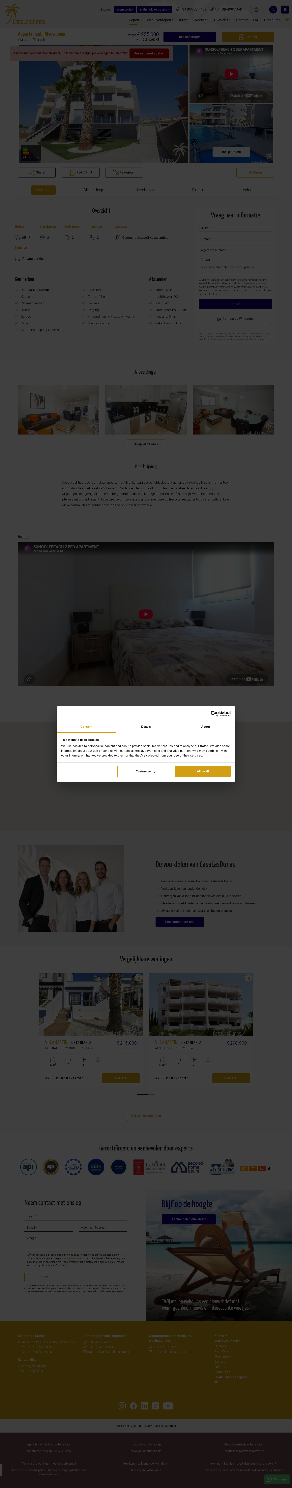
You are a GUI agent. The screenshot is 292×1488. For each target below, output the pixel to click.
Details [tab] (146, 726)
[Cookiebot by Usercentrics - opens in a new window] (213, 714)
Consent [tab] (86, 726)
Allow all (203, 771)
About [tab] (205, 726)
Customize (143, 771)
